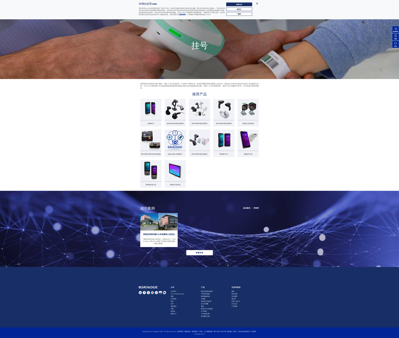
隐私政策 (183, 14)
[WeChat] (164, 292)
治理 (172, 309)
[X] (148, 292)
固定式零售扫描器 (207, 291)
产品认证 (234, 304)
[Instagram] (156, 292)
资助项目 (174, 306)
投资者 (173, 311)
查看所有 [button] (199, 253)
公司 (172, 287)
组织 (172, 296)
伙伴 (172, 304)
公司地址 (174, 299)
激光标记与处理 (206, 301)
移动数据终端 (205, 296)
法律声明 (180, 331)
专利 (200, 331)
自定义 (239, 9)
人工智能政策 (208, 331)
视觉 (202, 306)
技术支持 (234, 294)
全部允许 (239, 4)
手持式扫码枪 (205, 294)
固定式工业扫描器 (207, 309)
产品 (203, 287)
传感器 (203, 299)
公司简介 (174, 291)
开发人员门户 (236, 301)
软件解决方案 (205, 316)
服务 (233, 291)
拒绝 (239, 14)
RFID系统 (204, 311)
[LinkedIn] (140, 292)
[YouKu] (152, 292)
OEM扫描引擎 (205, 314)
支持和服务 (236, 287)
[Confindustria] (160, 292)
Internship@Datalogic (177, 294)
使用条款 (195, 331)
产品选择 (234, 306)
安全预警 (234, 296)
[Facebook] (144, 292)
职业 (172, 301)
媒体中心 (174, 314)
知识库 (234, 299)
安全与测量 (204, 304)
